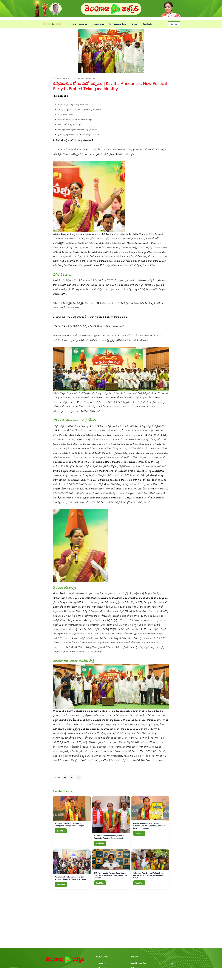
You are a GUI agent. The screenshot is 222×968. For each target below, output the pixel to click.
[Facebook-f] (159, 964)
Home (73, 24)
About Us (83, 24)
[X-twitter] (165, 964)
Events (134, 24)
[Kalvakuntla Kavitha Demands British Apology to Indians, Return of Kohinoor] (72, 861)
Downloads (147, 24)
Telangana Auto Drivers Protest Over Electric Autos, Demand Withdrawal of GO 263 (148, 875)
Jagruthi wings (98, 24)
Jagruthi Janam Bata (138, 963)
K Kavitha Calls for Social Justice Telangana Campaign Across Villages (70, 824)
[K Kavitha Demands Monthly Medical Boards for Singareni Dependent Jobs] (111, 814)
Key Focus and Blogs (117, 24)
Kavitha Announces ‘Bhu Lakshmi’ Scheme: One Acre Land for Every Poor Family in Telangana (149, 825)
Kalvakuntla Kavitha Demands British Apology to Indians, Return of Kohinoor (70, 878)
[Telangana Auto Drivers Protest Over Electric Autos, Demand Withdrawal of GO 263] (150, 859)
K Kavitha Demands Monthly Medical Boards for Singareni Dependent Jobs (109, 837)
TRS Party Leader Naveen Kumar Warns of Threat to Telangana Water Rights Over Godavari (111, 875)
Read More (61, 831)
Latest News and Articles (85, 78)
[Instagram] (172, 964)
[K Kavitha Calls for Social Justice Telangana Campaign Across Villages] (72, 808)
